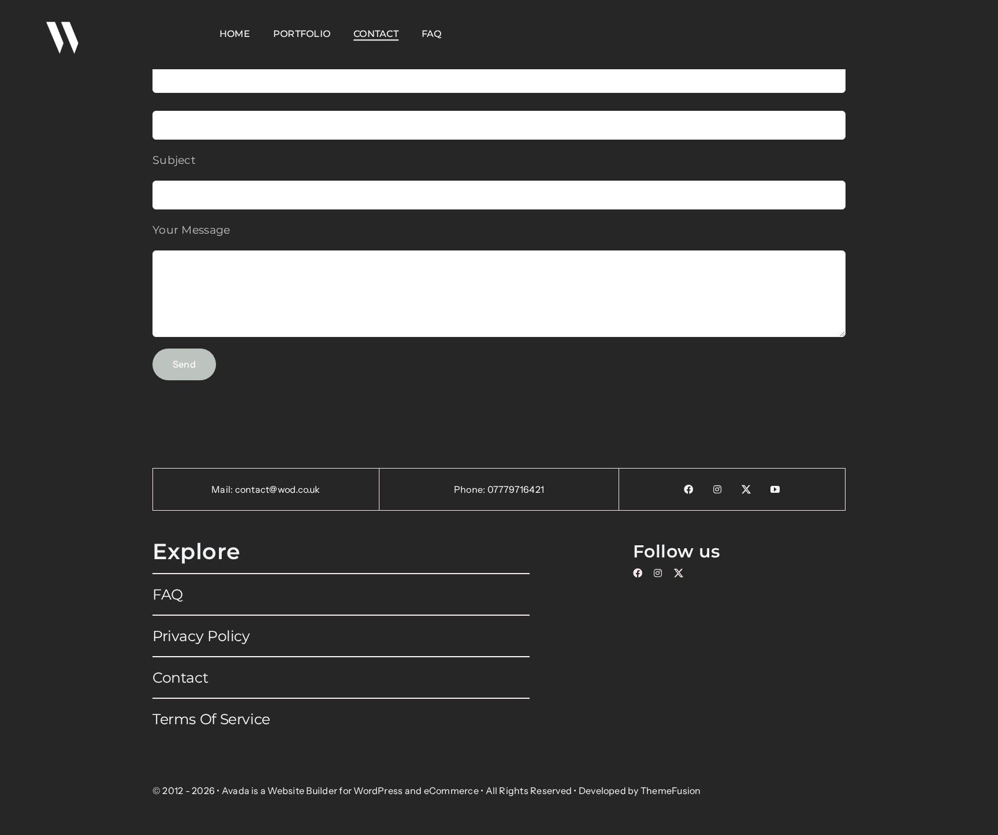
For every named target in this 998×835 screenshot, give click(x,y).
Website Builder (302, 790)
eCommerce (451, 790)
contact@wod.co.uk (278, 489)
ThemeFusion (670, 790)
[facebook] (689, 489)
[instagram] (717, 489)
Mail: (222, 489)
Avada (236, 790)
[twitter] (746, 489)
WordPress (378, 790)
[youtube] (775, 489)
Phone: (470, 489)
